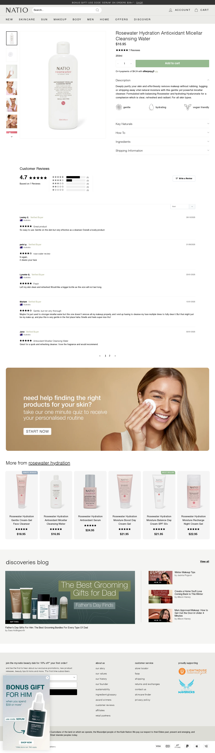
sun (44, 19)
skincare (27, 19)
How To (120, 132)
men (90, 19)
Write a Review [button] (185, 179)
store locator (141, 668)
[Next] (12, 135)
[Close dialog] (47, 677)
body (77, 19)
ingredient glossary (106, 694)
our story (100, 668)
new (9, 19)
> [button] (115, 355)
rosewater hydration (49, 462)
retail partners (103, 715)
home (105, 19)
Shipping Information (129, 150)
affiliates (100, 710)
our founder (102, 683)
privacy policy (142, 699)
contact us (140, 689)
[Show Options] (74, 677)
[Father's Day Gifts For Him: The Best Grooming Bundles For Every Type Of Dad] (70, 597)
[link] (26, 712)
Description (123, 80)
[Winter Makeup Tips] (160, 577)
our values (101, 673)
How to (157, 582)
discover (142, 19)
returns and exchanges (147, 683)
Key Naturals (124, 123)
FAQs (137, 673)
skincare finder (143, 694)
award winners (103, 699)
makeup (60, 19)
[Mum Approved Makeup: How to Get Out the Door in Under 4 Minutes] (160, 615)
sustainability (103, 689)
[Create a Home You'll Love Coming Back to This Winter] (160, 596)
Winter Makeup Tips (185, 572)
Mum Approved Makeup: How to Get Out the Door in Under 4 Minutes (191, 613)
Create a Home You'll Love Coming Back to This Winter (189, 592)
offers (121, 19)
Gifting (14, 622)
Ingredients (123, 141)
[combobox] (67, 10)
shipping (140, 678)
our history (101, 678)
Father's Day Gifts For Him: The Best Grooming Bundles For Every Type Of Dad (46, 627)
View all (204, 561)
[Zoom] (63, 84)
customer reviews (105, 704)
